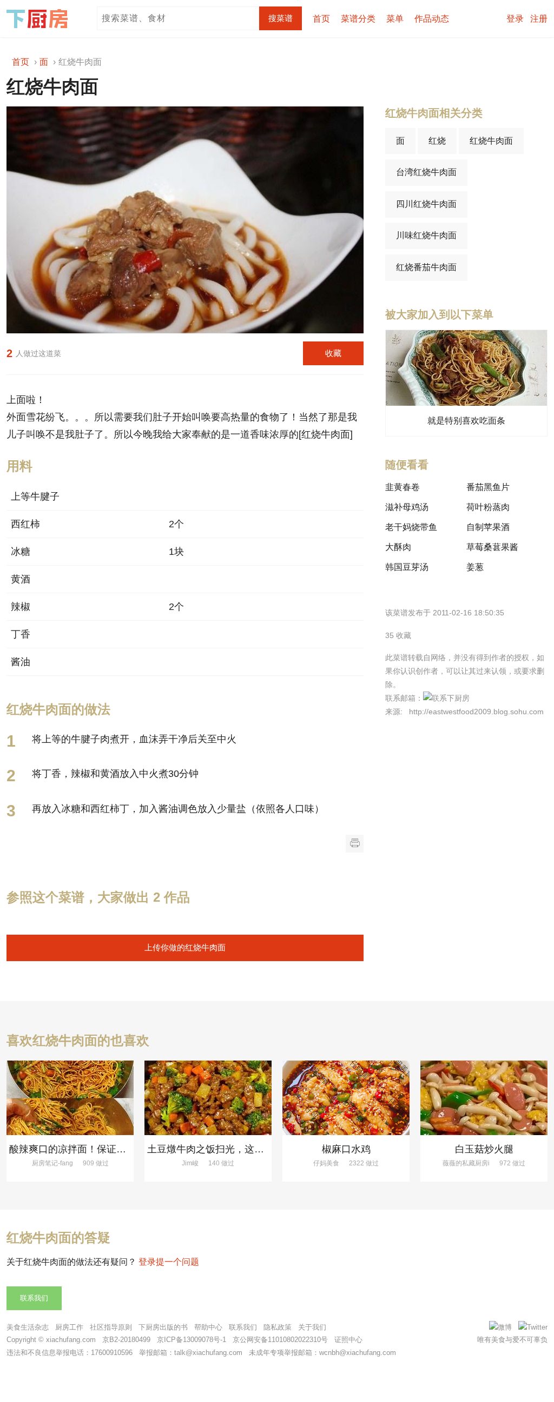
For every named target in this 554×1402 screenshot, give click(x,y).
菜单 (395, 18)
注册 (539, 18)
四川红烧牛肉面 (426, 204)
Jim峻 (190, 1163)
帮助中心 (208, 1327)
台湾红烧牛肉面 (426, 172)
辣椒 (20, 606)
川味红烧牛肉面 (426, 235)
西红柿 (25, 524)
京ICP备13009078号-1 (191, 1340)
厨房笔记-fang (52, 1163)
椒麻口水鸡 (346, 1149)
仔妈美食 (326, 1163)
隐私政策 (277, 1327)
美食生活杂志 (27, 1327)
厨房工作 (69, 1327)
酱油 (20, 661)
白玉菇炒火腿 (484, 1149)
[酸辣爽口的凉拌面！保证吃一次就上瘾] (70, 1098)
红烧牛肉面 (491, 140)
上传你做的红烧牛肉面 (185, 947)
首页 (321, 18)
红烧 (437, 140)
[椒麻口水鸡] (346, 1098)
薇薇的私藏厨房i (466, 1163)
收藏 (333, 353)
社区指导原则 (111, 1327)
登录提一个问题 (168, 1261)
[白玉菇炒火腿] (484, 1098)
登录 (515, 18)
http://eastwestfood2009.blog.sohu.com (476, 711)
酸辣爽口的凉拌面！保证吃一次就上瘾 (92, 1149)
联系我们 (34, 1298)
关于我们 (312, 1327)
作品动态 (431, 18)
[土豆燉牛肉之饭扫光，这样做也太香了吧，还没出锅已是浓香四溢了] (208, 1098)
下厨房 (38, 19)
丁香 (20, 634)
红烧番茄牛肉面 (426, 267)
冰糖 (20, 551)
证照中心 (348, 1340)
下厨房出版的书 (163, 1327)
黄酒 (20, 579)
